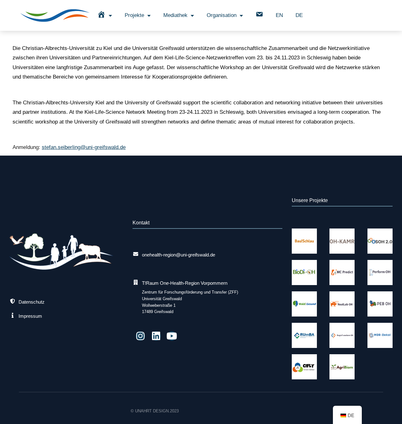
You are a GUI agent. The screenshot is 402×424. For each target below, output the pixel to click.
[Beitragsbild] (304, 241)
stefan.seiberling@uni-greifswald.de (84, 147)
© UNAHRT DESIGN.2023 (155, 411)
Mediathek (175, 15)
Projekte (134, 15)
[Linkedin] (156, 336)
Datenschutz (32, 302)
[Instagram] (140, 336)
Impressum (30, 316)
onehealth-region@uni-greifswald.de (178, 254)
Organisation (221, 15)
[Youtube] (172, 336)
